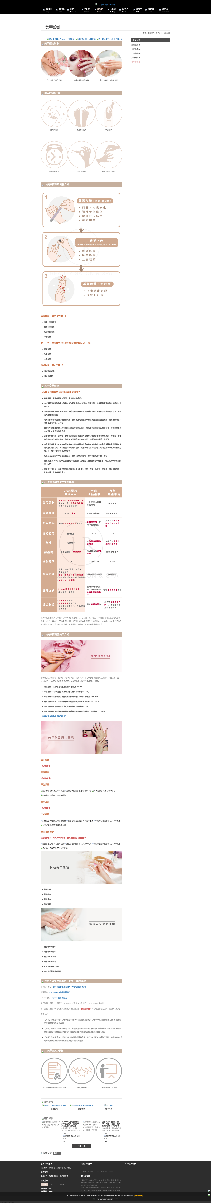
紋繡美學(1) (135, 45)
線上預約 (67, 1168)
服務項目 (151, 33)
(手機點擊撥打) (65, 992)
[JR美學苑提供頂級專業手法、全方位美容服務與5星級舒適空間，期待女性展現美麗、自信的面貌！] (105, 4)
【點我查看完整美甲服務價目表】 (54, 716)
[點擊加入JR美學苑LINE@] (209, 1191)
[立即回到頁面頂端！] (209, 1195)
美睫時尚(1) (135, 58)
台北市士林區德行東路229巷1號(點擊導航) (69, 987)
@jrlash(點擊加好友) (59, 998)
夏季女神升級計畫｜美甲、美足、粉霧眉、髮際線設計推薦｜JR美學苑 (111, 1124)
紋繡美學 (81, 1109)
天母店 (62, 1184)
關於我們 (44, 1168)
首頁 (144, 33)
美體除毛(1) (135, 49)
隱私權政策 (64, 1176)
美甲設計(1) (135, 62)
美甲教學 (108, 1109)
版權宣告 (44, 1176)
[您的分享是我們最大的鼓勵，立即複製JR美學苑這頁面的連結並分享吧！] (86, 39)
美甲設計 (159, 33)
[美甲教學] (108, 1106)
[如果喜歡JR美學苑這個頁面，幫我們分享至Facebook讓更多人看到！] (109, 39)
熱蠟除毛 (54, 1109)
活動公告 (66, 1133)
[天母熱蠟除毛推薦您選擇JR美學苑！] (54, 1106)
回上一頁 (81, 1146)
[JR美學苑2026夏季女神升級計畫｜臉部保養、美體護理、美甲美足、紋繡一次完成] (92, 1126)
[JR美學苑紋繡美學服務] (81, 1106)
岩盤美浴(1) (135, 53)
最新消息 (52, 1168)
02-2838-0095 (54, 992)
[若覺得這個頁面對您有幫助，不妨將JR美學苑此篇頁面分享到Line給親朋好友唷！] (60, 39)
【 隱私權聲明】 (138, 1196)
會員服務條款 (53, 1176)
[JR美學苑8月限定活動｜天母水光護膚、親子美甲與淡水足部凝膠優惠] (51, 1125)
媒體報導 (59, 1168)
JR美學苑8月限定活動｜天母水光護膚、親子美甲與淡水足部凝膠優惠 (70, 1124)
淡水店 (53, 1184)
